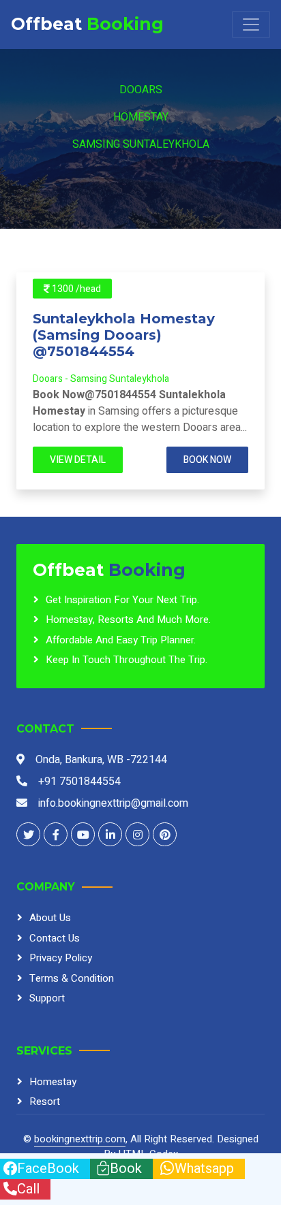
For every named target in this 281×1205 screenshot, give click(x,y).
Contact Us (54, 938)
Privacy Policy (60, 957)
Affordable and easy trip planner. (121, 639)
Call (28, 1189)
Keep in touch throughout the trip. (126, 659)
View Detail (78, 460)
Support (47, 998)
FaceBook (48, 1168)
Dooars (140, 90)
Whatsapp (204, 1168)
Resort (44, 1101)
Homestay (140, 117)
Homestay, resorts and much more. (128, 619)
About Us (50, 917)
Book (126, 1168)
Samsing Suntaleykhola (140, 144)
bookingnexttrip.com (79, 1138)
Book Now (207, 460)
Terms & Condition (71, 978)
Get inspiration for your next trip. (122, 599)
